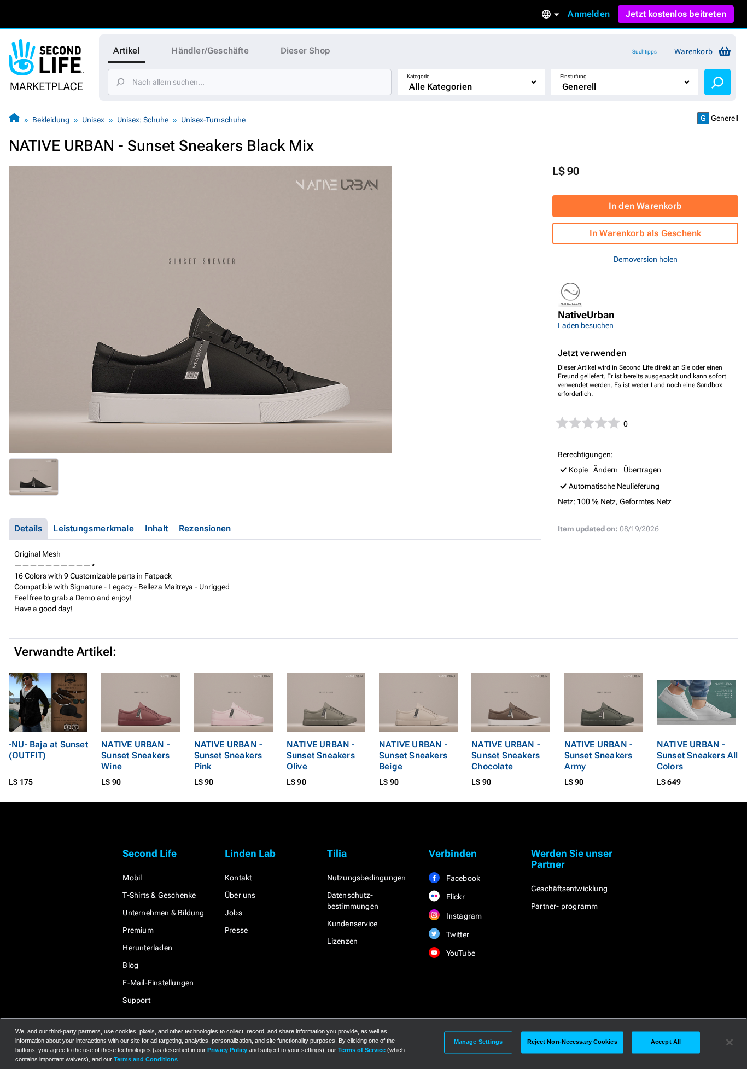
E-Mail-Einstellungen (158, 982)
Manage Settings (478, 1042)
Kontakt (238, 877)
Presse (236, 930)
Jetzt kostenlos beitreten (676, 14)
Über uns (240, 895)
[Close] (729, 1042)
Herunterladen (147, 947)
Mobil (132, 877)
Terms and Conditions (146, 1059)
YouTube (459, 953)
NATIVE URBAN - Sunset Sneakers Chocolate (505, 755)
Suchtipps (644, 52)
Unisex (93, 119)
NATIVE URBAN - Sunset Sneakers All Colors (697, 755)
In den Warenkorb (645, 206)
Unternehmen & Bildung (163, 912)
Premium (137, 930)
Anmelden (589, 14)
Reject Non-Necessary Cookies (572, 1042)
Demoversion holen (646, 259)
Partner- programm (564, 906)
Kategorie (418, 76)
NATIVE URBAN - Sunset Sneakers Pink (228, 755)
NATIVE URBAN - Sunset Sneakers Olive (321, 755)
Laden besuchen (586, 325)
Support (136, 1000)
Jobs (233, 912)
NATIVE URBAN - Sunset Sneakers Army (598, 755)
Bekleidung (50, 119)
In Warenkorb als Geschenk (646, 233)
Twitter (456, 934)
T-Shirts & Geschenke (159, 895)
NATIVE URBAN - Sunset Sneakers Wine (135, 755)
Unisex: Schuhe (142, 119)
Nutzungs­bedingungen (366, 877)
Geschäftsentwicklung (569, 888)
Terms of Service (362, 1050)
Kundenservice (352, 923)
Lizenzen (342, 941)
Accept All (666, 1042)
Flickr (454, 896)
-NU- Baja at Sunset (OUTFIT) (48, 750)
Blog (130, 965)
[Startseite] (14, 119)
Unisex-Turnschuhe (213, 119)
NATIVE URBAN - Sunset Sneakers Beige (413, 755)
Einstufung (573, 76)
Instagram (463, 916)
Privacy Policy (227, 1050)
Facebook (462, 878)
